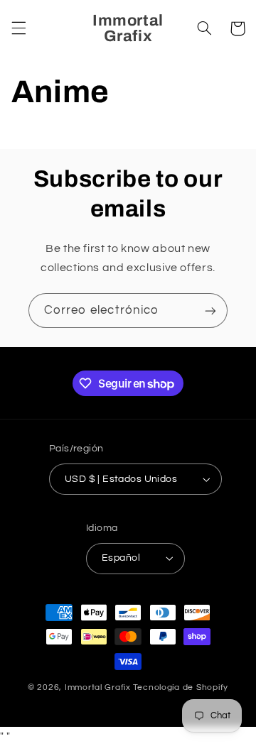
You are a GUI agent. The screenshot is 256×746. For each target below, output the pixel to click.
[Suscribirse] (210, 310)
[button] (18, 28)
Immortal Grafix (98, 687)
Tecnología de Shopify (180, 687)
